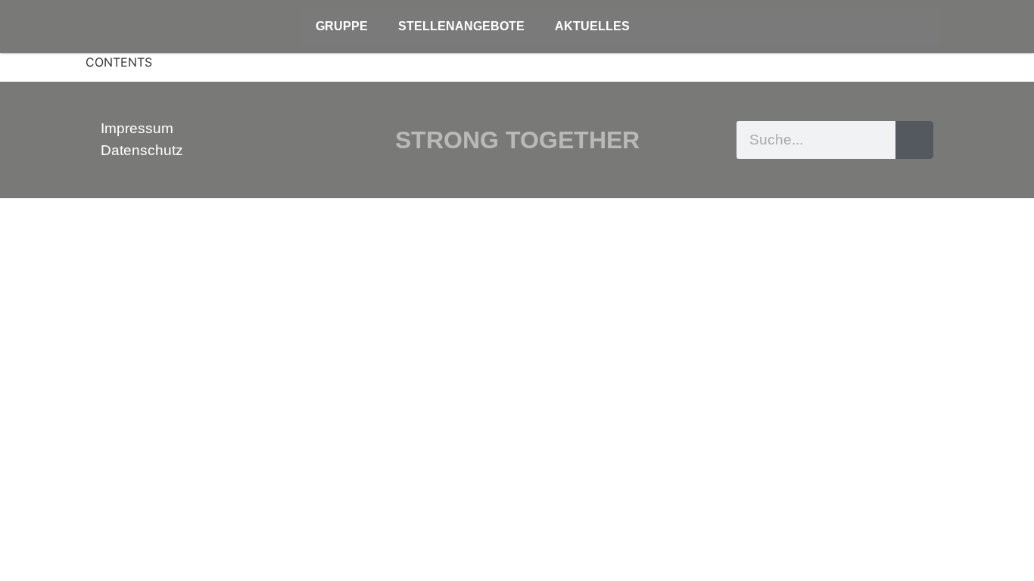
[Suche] (914, 140)
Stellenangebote (461, 26)
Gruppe (342, 26)
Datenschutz (142, 150)
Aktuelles (592, 26)
